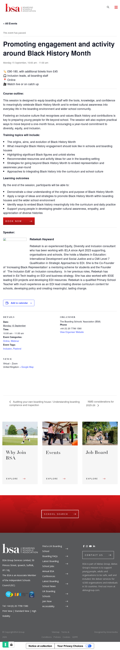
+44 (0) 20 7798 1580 (17, 605)
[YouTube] (90, 546)
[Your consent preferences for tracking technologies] (11, 644)
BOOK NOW (13, 221)
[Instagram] (87, 546)
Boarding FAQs (50, 556)
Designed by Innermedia (106, 632)
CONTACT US (94, 555)
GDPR (75, 637)
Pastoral (17, 348)
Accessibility (48, 606)
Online (6, 340)
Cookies (66, 637)
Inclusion (7, 348)
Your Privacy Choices (70, 645)
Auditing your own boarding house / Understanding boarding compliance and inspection (44, 403)
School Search (56, 514)
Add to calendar (19, 302)
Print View (7, 610)
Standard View (22, 610)
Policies (57, 637)
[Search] (108, 7)
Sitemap (56, 632)
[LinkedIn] (94, 546)
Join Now (47, 601)
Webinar (15, 340)
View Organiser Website (72, 332)
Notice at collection (40, 645)
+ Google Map (27, 366)
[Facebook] (84, 546)
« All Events (10, 23)
